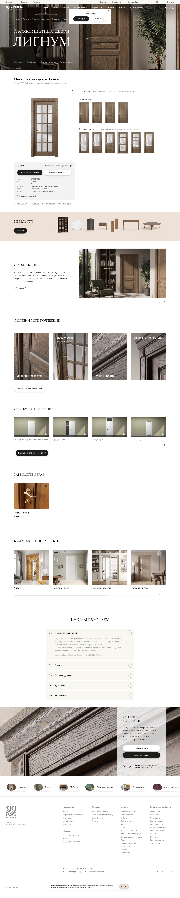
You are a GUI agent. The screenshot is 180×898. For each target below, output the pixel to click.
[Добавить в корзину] (46, 516)
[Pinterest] (172, 871)
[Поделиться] (69, 90)
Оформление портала (125, 91)
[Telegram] (130, 766)
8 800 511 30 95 (86, 869)
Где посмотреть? (65, 196)
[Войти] (173, 7)
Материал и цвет (99, 91)
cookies (64, 885)
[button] (31, 356)
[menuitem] (45, 8)
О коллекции (18, 62)
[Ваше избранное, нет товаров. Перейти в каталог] (169, 7)
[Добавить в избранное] (73, 90)
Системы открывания (48, 62)
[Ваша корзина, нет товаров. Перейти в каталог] (166, 7)
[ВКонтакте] (124, 766)
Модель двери (84, 91)
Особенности (32, 62)
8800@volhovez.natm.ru (96, 872)
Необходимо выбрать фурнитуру (56, 166)
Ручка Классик (21, 512)
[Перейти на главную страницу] (14, 8)
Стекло (111, 91)
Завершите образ (66, 62)
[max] (167, 871)
